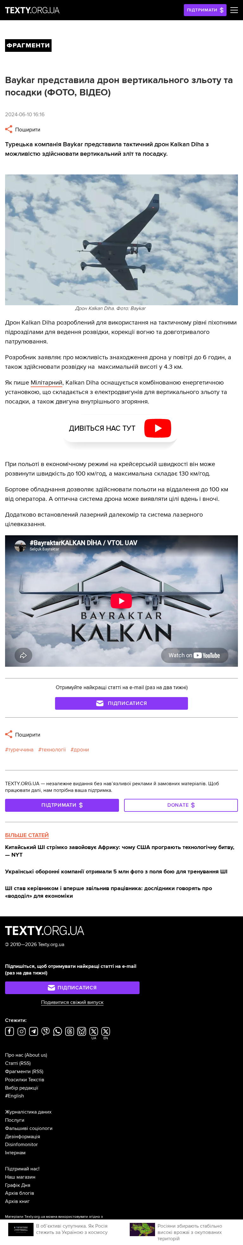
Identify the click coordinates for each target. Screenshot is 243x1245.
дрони (81, 749)
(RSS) (25, 1063)
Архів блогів (19, 1193)
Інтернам (15, 1153)
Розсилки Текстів (24, 1080)
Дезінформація (22, 1136)
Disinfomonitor (21, 1144)
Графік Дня (17, 1185)
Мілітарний (46, 382)
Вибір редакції (21, 1088)
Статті (11, 1063)
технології (53, 749)
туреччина (21, 749)
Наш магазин (20, 1177)
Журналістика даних (28, 1112)
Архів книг (17, 1201)
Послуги (14, 1120)
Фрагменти (18, 1071)
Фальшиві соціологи (29, 1128)
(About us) (36, 1055)
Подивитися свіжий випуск (72, 1002)
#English (14, 1096)
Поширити (27, 129)
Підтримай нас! (22, 1169)
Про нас (14, 1055)
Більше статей (27, 835)
